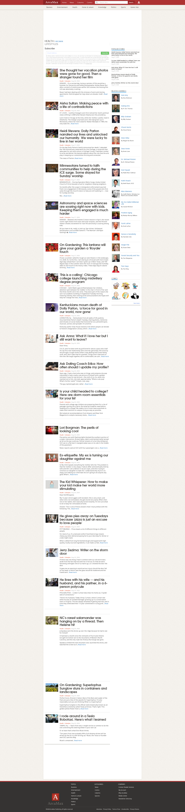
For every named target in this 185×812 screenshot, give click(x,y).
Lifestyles (67, 81)
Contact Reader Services (126, 787)
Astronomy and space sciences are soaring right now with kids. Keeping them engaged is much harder (84, 208)
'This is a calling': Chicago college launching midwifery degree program (81, 278)
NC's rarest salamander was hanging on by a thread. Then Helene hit (81, 621)
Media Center (123, 796)
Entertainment (62, 7)
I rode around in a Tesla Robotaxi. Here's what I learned (83, 717)
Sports (123, 7)
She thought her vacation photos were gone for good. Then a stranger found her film (84, 73)
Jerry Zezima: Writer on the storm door (84, 551)
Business (49, 7)
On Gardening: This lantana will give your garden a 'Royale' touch (83, 248)
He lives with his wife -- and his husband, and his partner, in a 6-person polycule (83, 583)
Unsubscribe (125, 809)
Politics (113, 7)
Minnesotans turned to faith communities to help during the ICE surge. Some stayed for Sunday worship (83, 170)
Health (74, 7)
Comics (97, 790)
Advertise (99, 809)
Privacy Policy (107, 809)
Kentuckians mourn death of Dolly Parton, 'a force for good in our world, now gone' (84, 308)
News (96, 787)
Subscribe (105, 53)
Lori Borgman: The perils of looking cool (79, 429)
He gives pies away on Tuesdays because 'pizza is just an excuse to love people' (84, 519)
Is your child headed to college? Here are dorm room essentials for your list (84, 394)
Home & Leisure (87, 7)
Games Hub (135, 7)
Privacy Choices (134, 809)
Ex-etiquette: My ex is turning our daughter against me (84, 456)
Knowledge (102, 7)
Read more (75, 124)
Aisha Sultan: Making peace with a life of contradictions (84, 104)
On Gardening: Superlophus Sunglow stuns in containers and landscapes (83, 688)
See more (137, 303)
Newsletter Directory (125, 799)
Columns (97, 793)
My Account (122, 790)
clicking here (89, 63)
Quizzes (97, 796)
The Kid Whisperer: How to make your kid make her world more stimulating (84, 485)
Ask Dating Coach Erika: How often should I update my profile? (84, 365)
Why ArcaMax (123, 793)
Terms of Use (116, 809)
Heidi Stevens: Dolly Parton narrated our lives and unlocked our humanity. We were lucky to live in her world (83, 135)
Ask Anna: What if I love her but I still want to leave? (84, 337)
